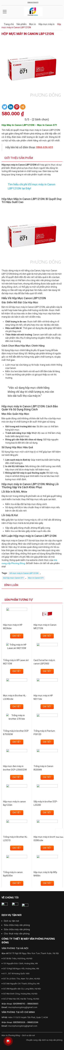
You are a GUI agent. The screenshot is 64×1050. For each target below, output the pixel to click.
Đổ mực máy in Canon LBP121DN (23, 573)
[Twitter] (4, 107)
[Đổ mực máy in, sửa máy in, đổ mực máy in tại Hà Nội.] (33, 11)
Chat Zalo (59, 837)
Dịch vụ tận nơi (11, 921)
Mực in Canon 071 (36, 578)
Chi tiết (16, 636)
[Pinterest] (16, 107)
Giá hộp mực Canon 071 (13, 578)
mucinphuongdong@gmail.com (22, 1007)
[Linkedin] (10, 107)
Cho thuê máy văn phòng (17, 933)
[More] (22, 107)
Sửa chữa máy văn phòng (17, 925)
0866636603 (32, 3)
